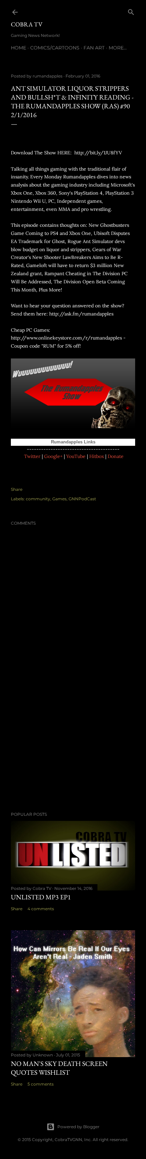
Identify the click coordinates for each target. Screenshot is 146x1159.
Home (18, 48)
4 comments (41, 908)
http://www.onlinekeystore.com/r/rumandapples (66, 338)
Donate (116, 456)
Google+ (53, 456)
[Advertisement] (73, 747)
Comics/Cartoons (54, 48)
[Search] (131, 10)
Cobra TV (26, 24)
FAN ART (94, 48)
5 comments (41, 1084)
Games (59, 498)
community (38, 498)
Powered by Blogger (78, 1126)
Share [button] (16, 489)
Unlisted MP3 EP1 (41, 897)
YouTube (76, 456)
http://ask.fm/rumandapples (81, 314)
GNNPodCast (82, 498)
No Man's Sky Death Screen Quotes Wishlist (59, 1068)
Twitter (32, 456)
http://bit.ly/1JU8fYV (98, 153)
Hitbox (96, 456)
